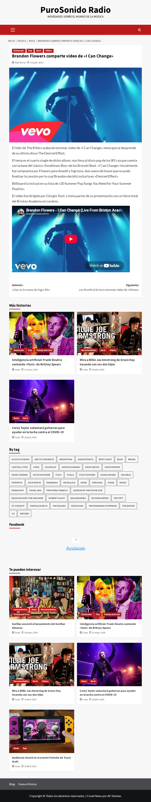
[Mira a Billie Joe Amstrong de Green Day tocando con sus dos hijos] (109, 333)
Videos (48, 50)
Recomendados (88, 350)
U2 (13, 513)
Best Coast (105, 459)
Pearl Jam (35, 490)
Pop (30, 50)
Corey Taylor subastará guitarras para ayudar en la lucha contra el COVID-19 (38, 430)
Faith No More (41, 474)
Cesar (17, 369)
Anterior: (31, 287)
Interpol (17, 482)
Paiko (123, 482)
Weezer (24, 513)
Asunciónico (86, 459)
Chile (36, 467)
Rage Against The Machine (27, 498)
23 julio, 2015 (36, 62)
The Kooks (77, 505)
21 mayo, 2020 (31, 369)
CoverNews (94, 796)
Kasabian (52, 482)
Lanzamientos (20, 609)
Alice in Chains (20, 459)
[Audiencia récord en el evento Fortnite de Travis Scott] (41, 731)
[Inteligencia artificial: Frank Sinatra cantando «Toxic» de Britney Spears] (41, 333)
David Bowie (112, 467)
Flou (59, 474)
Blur (120, 459)
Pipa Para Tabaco (57, 490)
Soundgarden (100, 498)
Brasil (132, 459)
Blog (12, 784)
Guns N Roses (108, 474)
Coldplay (50, 467)
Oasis (111, 482)
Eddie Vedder (20, 474)
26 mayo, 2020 (31, 632)
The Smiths (128, 505)
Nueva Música (27, 784)
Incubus (126, 474)
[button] (13, 29)
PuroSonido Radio (75, 10)
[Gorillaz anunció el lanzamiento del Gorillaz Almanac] (41, 597)
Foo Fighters (87, 474)
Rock (38, 50)
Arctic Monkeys (44, 459)
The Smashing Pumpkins (103, 505)
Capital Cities (20, 467)
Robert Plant (57, 498)
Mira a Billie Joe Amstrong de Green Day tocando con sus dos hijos (107, 362)
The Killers (59, 505)
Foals (70, 474)
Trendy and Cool (44, 350)
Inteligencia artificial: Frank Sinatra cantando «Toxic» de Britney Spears (37, 362)
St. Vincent (18, 505)
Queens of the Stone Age (88, 490)
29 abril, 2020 (98, 369)
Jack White (34, 482)
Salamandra (78, 498)
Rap (25, 748)
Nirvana (97, 482)
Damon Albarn (71, 467)
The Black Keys (38, 505)
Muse (84, 482)
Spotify (118, 498)
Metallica (69, 482)
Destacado (19, 50)
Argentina (65, 459)
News (16, 418)
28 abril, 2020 (30, 437)
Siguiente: (109, 287)
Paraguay (18, 490)
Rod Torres (20, 62)
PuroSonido (75, 548)
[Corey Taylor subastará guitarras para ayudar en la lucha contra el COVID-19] (41, 401)
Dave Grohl (92, 467)
